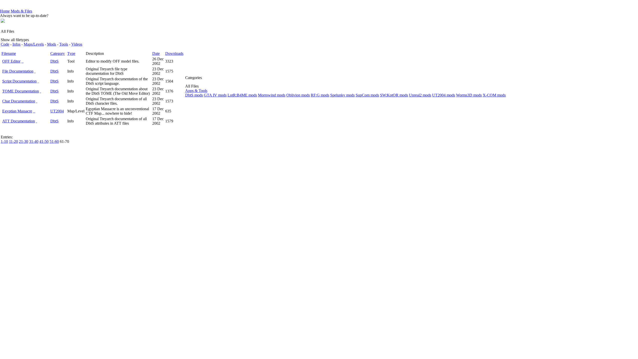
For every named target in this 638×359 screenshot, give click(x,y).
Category (57, 53)
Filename (8, 53)
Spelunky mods (342, 95)
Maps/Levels (34, 44)
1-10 (4, 141)
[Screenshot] (21, 61)
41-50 (44, 141)
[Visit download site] (34, 71)
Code (5, 44)
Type (71, 53)
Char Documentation (18, 101)
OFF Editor (11, 61)
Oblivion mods (298, 95)
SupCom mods (367, 95)
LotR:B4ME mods (242, 95)
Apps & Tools (196, 91)
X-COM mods (494, 95)
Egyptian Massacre (17, 111)
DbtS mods (194, 95)
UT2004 (57, 111)
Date (156, 53)
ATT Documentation (18, 121)
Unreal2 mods (420, 95)
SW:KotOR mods (394, 95)
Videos (76, 44)
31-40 (33, 141)
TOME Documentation (20, 91)
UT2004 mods (443, 95)
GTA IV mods (215, 95)
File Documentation (17, 71)
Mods (51, 44)
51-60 (54, 141)
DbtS (54, 61)
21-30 (23, 141)
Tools (63, 44)
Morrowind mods (271, 95)
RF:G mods (320, 95)
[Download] (22, 61)
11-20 (13, 141)
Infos (16, 44)
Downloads (174, 53)
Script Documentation (19, 81)
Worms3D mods (469, 95)
